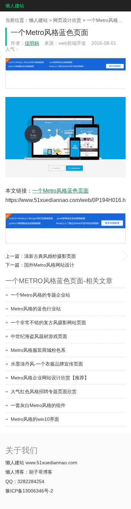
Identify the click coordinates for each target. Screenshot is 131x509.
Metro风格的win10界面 (35, 419)
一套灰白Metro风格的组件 (38, 405)
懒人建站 (14, 5)
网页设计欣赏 (67, 20)
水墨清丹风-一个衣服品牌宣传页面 (47, 364)
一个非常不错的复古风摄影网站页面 (48, 322)
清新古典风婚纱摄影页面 (50, 256)
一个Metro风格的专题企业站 (40, 295)
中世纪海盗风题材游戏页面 (39, 336)
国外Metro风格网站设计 (49, 265)
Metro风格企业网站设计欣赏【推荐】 (50, 377)
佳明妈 (32, 43)
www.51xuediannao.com (51, 462)
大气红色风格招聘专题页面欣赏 (44, 391)
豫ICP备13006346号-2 (29, 491)
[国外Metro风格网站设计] (124, 255)
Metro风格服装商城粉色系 (38, 350)
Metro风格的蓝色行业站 (36, 308)
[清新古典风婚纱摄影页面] (6, 255)
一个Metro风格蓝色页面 (60, 191)
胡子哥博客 (40, 472)
